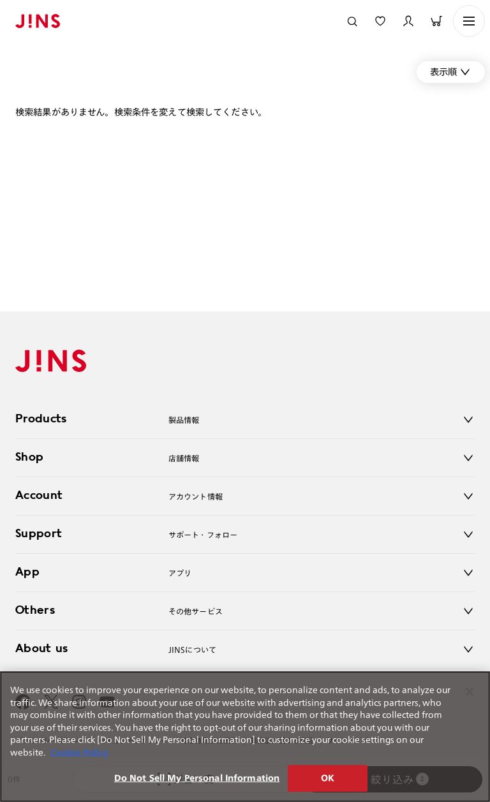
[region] (245, 736)
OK (327, 778)
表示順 (443, 72)
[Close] (470, 692)
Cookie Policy (79, 752)
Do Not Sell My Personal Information (197, 778)
